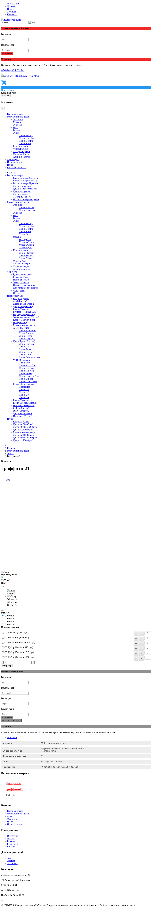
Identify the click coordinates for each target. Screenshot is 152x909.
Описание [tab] (12, 737)
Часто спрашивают (16, 167)
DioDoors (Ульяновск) (24, 405)
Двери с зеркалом (22, 186)
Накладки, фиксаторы (24, 285)
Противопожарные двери (26, 199)
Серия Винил (26, 333)
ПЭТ (15, 127)
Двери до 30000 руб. (23, 424)
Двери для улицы (22, 191)
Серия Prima (25, 349)
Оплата (11, 9)
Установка (12, 11)
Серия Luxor (25, 234)
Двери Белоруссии (22, 413)
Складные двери (21, 151)
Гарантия (11, 841)
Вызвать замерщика (11, 720)
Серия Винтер (26, 378)
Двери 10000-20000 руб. (25, 437)
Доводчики (18, 290)
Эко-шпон (18, 119)
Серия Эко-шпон (27, 330)
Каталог (6, 96)
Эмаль (16, 132)
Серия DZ (24, 392)
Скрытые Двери (21, 154)
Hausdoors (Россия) (22, 416)
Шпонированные (22, 146)
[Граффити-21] (13, 783)
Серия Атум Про (27, 365)
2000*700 (9, 618)
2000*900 (9, 624)
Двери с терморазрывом (25, 188)
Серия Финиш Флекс (29, 357)
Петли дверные (21, 279)
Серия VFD (25, 143)
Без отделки (25, 239)
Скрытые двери (21, 266)
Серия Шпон (25, 354)
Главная (11, 172)
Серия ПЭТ (25, 346)
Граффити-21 (14, 789)
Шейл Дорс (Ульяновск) (25, 403)
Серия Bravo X (26, 344)
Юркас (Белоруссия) (23, 384)
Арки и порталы (21, 157)
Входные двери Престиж (25, 183)
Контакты (12, 14)
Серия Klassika (26, 138)
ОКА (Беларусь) (21, 411)
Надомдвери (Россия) (24, 314)
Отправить (7, 53)
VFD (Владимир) (21, 360)
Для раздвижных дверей (25, 287)
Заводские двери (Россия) (26, 317)
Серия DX (24, 397)
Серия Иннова (26, 370)
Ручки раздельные (22, 274)
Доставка (11, 6)
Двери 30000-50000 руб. (25, 427)
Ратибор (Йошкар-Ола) (24, 312)
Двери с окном (20, 194)
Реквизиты (12, 844)
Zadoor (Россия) (21, 408)
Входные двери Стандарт (26, 178)
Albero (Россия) (21, 328)
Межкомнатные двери (18, 116)
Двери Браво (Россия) (24, 304)
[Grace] (9, 480)
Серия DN (24, 395)
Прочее (16, 293)
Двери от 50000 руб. (23, 429)
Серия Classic (26, 258)
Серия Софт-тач (27, 338)
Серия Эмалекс (26, 368)
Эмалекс (17, 124)
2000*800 (9, 621)
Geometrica (24, 386)
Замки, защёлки (21, 282)
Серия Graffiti (26, 141)
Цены (10, 165)
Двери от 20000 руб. (23, 440)
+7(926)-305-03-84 (12, 70)
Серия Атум (25, 362)
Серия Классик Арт (29, 376)
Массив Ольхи (26, 245)
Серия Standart (26, 253)
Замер (10, 858)
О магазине (13, 3)
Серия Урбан (25, 373)
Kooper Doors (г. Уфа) (24, 320)
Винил (16, 130)
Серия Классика (27, 210)
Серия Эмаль (25, 336)
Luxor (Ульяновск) (22, 309)
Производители (15, 162)
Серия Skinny (26, 135)
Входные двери (15, 114)
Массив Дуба (25, 247)
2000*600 (9, 615)
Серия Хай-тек (26, 207)
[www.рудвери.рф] (11, 19)
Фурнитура (13, 159)
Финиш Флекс (20, 149)
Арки (10, 816)
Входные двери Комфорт (25, 180)
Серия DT (24, 389)
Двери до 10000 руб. (23, 435)
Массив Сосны (26, 242)
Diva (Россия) (20, 322)
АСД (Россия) (20, 301)
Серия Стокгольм (28, 381)
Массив (17, 122)
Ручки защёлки (20, 277)
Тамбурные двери (22, 196)
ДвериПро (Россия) (23, 306)
